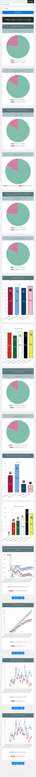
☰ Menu (30, 1)
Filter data (18, 12)
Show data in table (18, 598)
